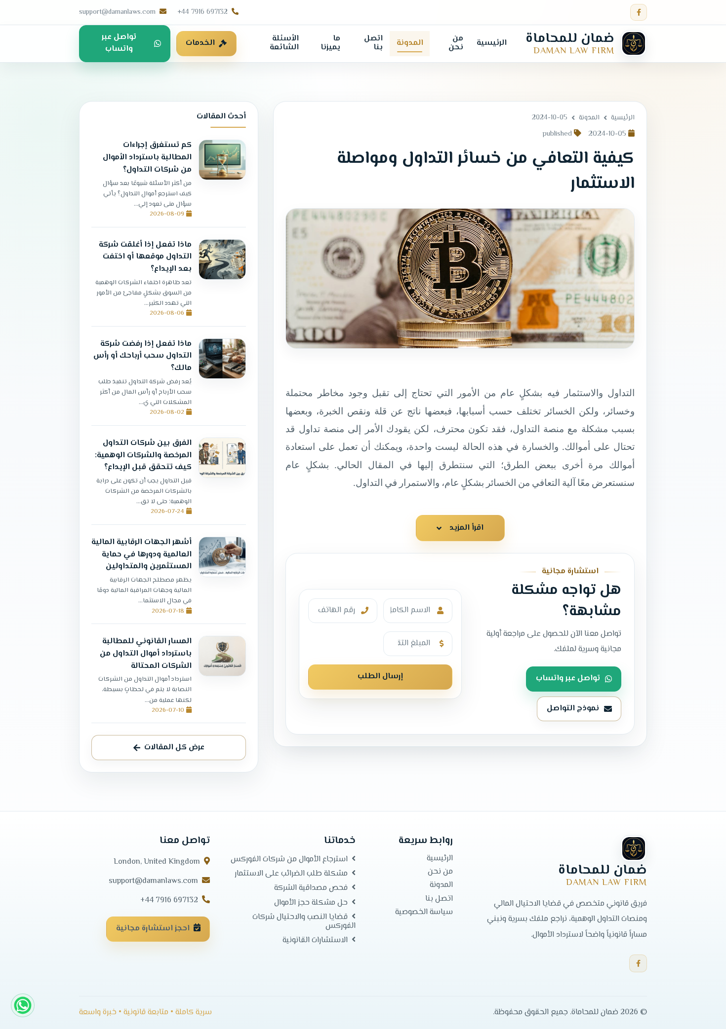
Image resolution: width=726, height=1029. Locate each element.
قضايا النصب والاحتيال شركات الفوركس (304, 921)
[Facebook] (638, 12)
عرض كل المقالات (174, 747)
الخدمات (200, 43)
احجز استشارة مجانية (153, 928)
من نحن (440, 872)
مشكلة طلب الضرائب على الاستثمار (291, 874)
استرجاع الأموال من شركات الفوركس (289, 859)
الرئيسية (623, 118)
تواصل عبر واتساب (119, 43)
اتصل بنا (439, 898)
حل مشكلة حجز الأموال (311, 902)
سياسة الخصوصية (424, 912)
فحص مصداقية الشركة (311, 888)
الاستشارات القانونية (315, 940)
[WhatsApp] (23, 1005)
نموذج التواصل (573, 708)
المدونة (589, 118)
